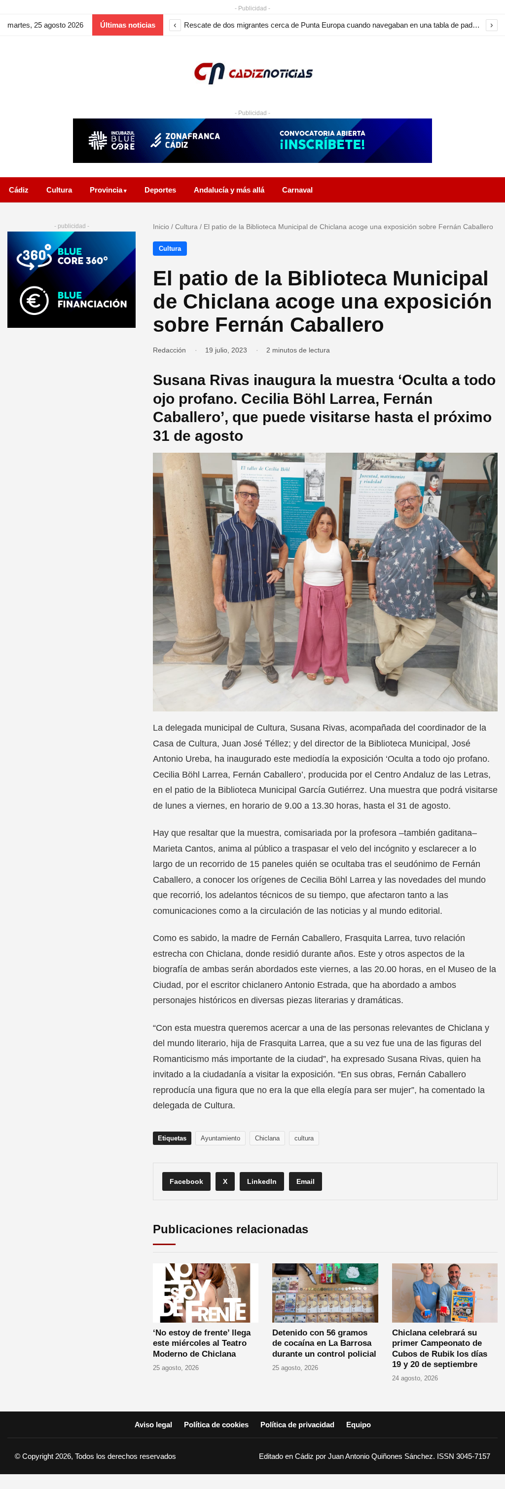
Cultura (59, 190)
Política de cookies (216, 1424)
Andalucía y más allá (229, 190)
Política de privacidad (297, 1424)
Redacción (169, 350)
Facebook (186, 1181)
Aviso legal (153, 1424)
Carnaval (297, 190)
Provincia (106, 190)
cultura (304, 1138)
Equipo (358, 1424)
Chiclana (267, 1138)
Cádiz (19, 190)
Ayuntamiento (220, 1138)
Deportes (160, 190)
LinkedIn (262, 1181)
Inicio (161, 227)
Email (305, 1181)
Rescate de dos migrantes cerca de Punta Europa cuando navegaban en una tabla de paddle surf (333, 25)
